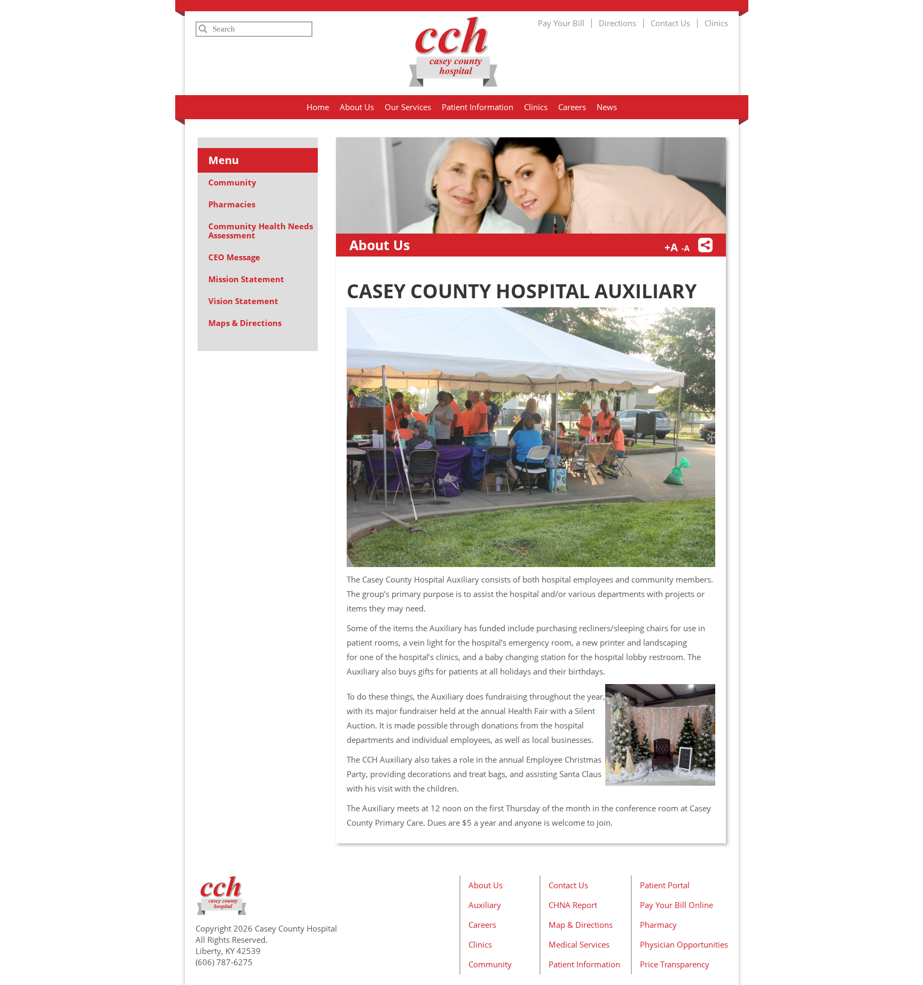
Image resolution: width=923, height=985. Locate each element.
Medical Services (579, 944)
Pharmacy (658, 924)
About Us (357, 107)
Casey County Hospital (453, 51)
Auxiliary (484, 904)
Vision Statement (243, 301)
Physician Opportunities (684, 944)
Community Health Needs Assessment (260, 231)
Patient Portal (665, 885)
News (607, 107)
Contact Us (670, 23)
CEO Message (234, 257)
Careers (572, 107)
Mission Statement (246, 279)
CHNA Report (573, 904)
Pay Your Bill (561, 23)
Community (232, 182)
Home (318, 107)
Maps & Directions (244, 322)
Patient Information (477, 107)
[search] (253, 29)
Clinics (716, 23)
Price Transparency (674, 964)
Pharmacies (231, 204)
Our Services (408, 107)
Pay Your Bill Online (676, 904)
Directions (617, 23)
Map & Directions (581, 924)
